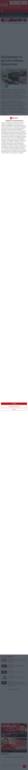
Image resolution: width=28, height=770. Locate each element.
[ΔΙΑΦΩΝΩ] (26, 118)
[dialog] (14, 384)
